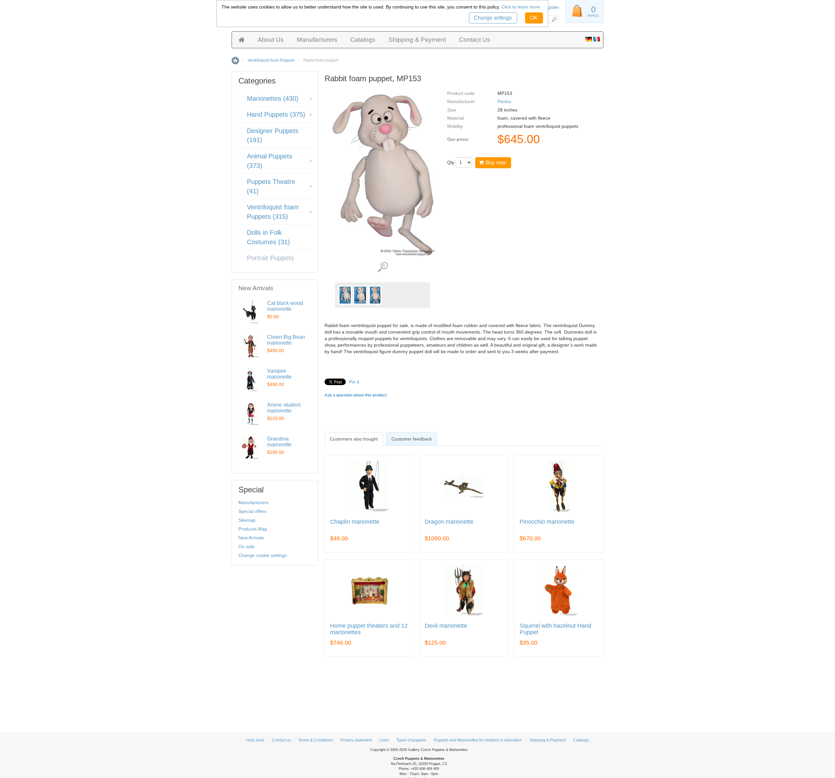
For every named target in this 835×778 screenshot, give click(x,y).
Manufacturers (317, 39)
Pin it (354, 381)
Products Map (252, 528)
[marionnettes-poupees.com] (596, 39)
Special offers (252, 511)
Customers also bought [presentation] (354, 438)
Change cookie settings (262, 555)
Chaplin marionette (354, 522)
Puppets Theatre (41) (271, 186)
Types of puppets (411, 740)
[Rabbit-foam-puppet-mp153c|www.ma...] (375, 295)
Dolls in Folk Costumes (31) (268, 237)
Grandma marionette (279, 441)
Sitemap (246, 520)
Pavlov (504, 101)
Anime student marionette (283, 407)
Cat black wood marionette (285, 306)
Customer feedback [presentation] (411, 438)
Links (384, 740)
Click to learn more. (521, 6)
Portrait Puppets (270, 258)
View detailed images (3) (383, 267)
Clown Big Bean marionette (286, 340)
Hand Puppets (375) (276, 114)
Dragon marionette (449, 522)
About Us (271, 39)
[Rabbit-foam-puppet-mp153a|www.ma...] (345, 295)
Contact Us (474, 39)
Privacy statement (356, 740)
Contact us (281, 740)
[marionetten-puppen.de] (588, 39)
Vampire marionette (279, 374)
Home (235, 60)
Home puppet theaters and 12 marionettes (369, 629)
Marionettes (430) (272, 98)
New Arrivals (251, 537)
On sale (246, 546)
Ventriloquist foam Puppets (271, 60)
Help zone (255, 740)
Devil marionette (446, 626)
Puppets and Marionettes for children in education (478, 740)
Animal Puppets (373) (269, 161)
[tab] (354, 439)
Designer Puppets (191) (272, 135)
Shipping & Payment (417, 39)
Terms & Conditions (315, 740)
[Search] (554, 18)
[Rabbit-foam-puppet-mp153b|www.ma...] (360, 295)
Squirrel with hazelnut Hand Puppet (555, 629)
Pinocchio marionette (547, 522)
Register (550, 7)
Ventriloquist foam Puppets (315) (273, 211)
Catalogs (362, 39)
